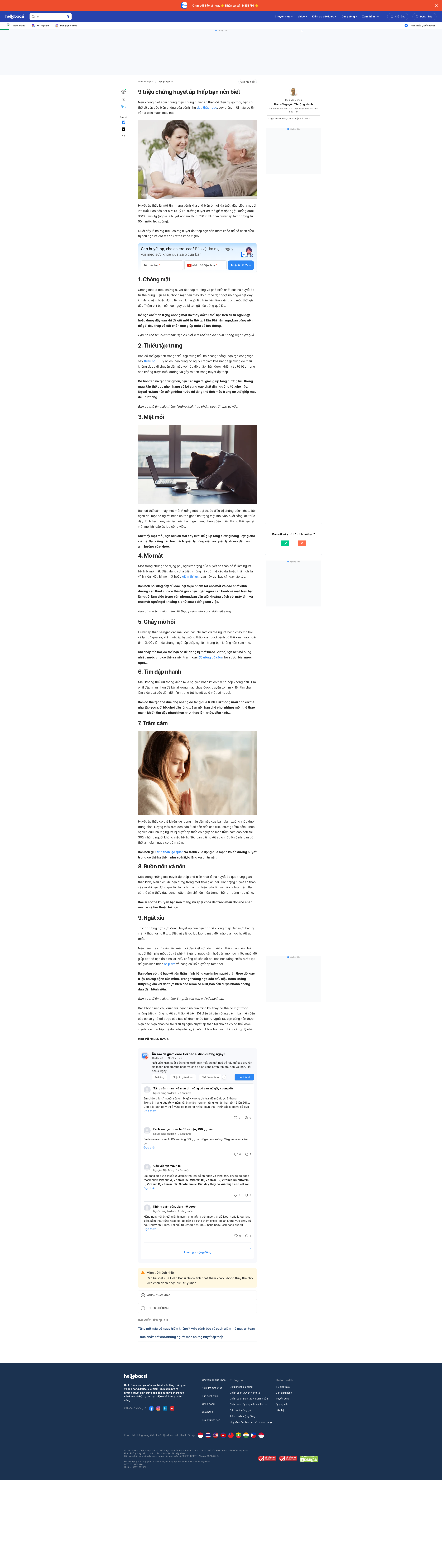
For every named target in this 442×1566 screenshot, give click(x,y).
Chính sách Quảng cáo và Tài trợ (248, 1404)
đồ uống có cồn (210, 657)
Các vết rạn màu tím (167, 1166)
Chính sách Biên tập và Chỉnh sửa (249, 1398)
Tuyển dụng (283, 1398)
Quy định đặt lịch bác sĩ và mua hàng (251, 1422)
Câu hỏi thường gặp (241, 1410)
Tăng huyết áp (166, 81)
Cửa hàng (207, 1411)
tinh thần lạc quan (170, 852)
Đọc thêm (150, 1111)
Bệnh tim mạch (145, 81)
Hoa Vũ (279, 118)
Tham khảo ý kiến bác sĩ (422, 25)
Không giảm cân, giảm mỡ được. (174, 1206)
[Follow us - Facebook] (151, 1408)
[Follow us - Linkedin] (165, 1408)
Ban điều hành (284, 1392)
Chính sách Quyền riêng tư (245, 1392)
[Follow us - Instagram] (158, 1408)
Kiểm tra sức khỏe (212, 1387)
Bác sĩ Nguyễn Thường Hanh (293, 104)
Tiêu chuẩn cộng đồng (243, 1416)
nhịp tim (169, 964)
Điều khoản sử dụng (241, 1386)
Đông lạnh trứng (68, 25)
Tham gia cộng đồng (197, 1252)
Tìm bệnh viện (210, 1395)
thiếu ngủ (150, 361)
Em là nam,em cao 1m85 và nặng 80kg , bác (183, 1129)
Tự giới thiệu (283, 1386)
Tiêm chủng (19, 25)
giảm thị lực (190, 576)
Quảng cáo (282, 1404)
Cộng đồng (208, 1403)
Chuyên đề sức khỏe (214, 1379)
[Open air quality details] (123, 91)
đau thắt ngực (207, 107)
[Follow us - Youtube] (172, 1408)
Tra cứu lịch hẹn (211, 1419)
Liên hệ (280, 1410)
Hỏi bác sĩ (244, 1077)
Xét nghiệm (43, 25)
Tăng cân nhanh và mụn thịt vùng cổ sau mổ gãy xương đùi (193, 1088)
